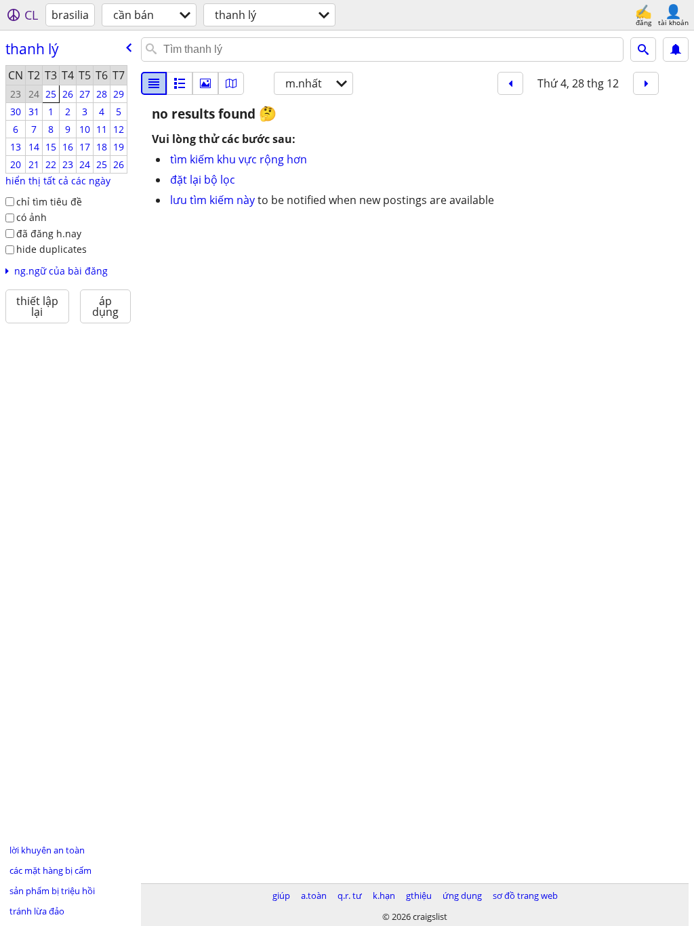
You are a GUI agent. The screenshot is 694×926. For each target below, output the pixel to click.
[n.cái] (179, 83)
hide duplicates (51, 249)
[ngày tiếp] (646, 83)
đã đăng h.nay (48, 233)
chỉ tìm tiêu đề (49, 201)
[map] (231, 83)
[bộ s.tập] (205, 83)
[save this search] (676, 49)
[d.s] (154, 83)
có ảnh (31, 217)
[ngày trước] (510, 83)
